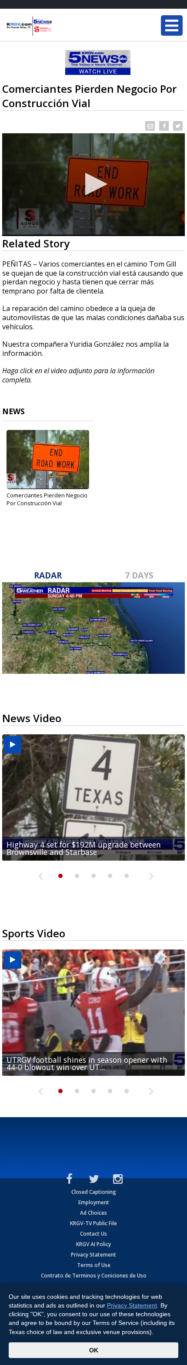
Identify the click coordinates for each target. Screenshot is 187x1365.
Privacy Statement (93, 1254)
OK (93, 1350)
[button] (93, 184)
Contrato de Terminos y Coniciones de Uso (94, 1275)
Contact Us (93, 1233)
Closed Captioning (93, 1192)
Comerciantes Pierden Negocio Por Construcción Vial (47, 499)
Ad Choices (93, 1212)
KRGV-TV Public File (93, 1223)
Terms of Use (93, 1265)
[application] (93, 184)
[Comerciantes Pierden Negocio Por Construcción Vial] (48, 459)
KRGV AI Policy (93, 1244)
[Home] (58, 26)
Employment (93, 1202)
